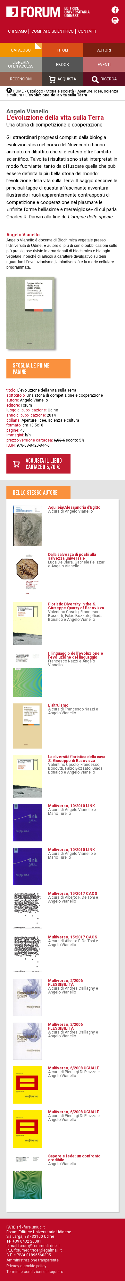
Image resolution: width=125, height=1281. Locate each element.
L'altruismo (58, 705)
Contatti (87, 31)
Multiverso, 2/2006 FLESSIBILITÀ (65, 982)
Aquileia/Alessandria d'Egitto (74, 507)
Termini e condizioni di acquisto (34, 1271)
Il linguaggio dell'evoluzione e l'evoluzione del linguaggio (75, 655)
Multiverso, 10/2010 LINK (71, 806)
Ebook (62, 64)
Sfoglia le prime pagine (31, 368)
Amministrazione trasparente (32, 1260)
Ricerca (108, 79)
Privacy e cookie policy (26, 1266)
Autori (104, 50)
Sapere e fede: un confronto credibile (74, 1158)
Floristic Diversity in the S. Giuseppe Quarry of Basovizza (76, 606)
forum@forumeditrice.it (39, 1246)
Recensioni (21, 79)
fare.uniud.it (34, 1227)
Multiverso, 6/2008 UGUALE (73, 1068)
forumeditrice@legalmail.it (38, 1250)
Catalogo (21, 50)
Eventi (104, 64)
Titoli (62, 50)
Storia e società (60, 91)
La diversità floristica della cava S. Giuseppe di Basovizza (76, 759)
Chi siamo (17, 31)
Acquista (66, 79)
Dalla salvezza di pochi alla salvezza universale (72, 556)
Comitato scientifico (52, 31)
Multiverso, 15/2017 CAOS (72, 893)
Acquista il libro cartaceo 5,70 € (44, 463)
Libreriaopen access (20, 64)
